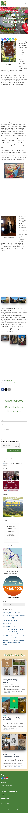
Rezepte (12, 633)
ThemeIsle (19, 809)
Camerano (16, 615)
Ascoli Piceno (11, 615)
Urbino (12, 640)
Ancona (16, 612)
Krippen (12, 626)
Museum (9, 380)
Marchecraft (5, 632)
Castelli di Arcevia (22, 615)
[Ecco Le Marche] (4, 3)
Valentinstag (4, 385)
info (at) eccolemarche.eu (6, 785)
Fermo (16, 623)
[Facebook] (2, 39)
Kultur (4, 677)
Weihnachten (17, 642)
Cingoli (13, 618)
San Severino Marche (19, 635)
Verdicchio (21, 640)
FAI (11, 624)
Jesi (9, 626)
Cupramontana (10, 620)
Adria (12, 612)
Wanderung (11, 642)
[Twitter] (13, 39)
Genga (21, 623)
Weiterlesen (9, 692)
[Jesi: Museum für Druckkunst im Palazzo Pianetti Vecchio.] (14, 742)
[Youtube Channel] (7, 778)
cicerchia (8, 617)
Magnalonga (5, 629)
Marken (9, 632)
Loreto (15, 626)
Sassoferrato (6, 638)
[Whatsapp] (10, 39)
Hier (4, 463)
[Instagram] (5, 39)
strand (20, 638)
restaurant (9, 633)
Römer (15, 634)
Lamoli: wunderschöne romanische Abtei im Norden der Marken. (13, 680)
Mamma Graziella (15, 629)
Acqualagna (7, 613)
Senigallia (14, 638)
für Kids (5, 715)
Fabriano (7, 623)
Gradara (19, 383)
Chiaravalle (5, 617)
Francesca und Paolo (12, 383)
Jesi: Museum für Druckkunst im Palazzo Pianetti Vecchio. (13, 755)
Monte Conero (15, 632)
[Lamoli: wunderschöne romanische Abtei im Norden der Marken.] (14, 666)
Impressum (3, 801)
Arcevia (5, 615)
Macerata (19, 626)
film (18, 623)
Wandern (6, 642)
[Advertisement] (14, 104)
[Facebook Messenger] (7, 39)
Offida (22, 632)
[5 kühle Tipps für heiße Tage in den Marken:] (14, 705)
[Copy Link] (15, 39)
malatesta (24, 383)
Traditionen (6, 640)
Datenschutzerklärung (6, 803)
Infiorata (5, 626)
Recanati (5, 634)
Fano (14, 624)
